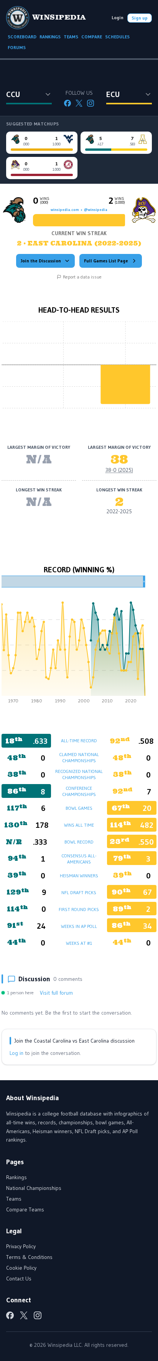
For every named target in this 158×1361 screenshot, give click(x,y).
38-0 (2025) (119, 469)
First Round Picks (79, 909)
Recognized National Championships (79, 774)
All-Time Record (79, 740)
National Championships (33, 1188)
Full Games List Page (106, 261)
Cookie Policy (21, 1267)
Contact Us (18, 1278)
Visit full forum (56, 992)
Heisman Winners (79, 875)
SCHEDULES (117, 37)
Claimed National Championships (79, 757)
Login (117, 17)
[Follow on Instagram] (90, 103)
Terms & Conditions (29, 1257)
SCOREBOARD (22, 37)
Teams (13, 1198)
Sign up (140, 18)
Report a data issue (82, 277)
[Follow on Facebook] (67, 103)
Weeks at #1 (79, 943)
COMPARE (91, 37)
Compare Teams (25, 1209)
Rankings (16, 1177)
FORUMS (17, 47)
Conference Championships (79, 791)
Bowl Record (79, 842)
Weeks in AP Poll (79, 926)
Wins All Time (79, 825)
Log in (16, 1053)
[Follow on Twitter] (79, 103)
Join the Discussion (41, 261)
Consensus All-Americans (78, 859)
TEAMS (71, 37)
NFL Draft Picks (78, 892)
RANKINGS (50, 37)
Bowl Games (79, 808)
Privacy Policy (21, 1246)
